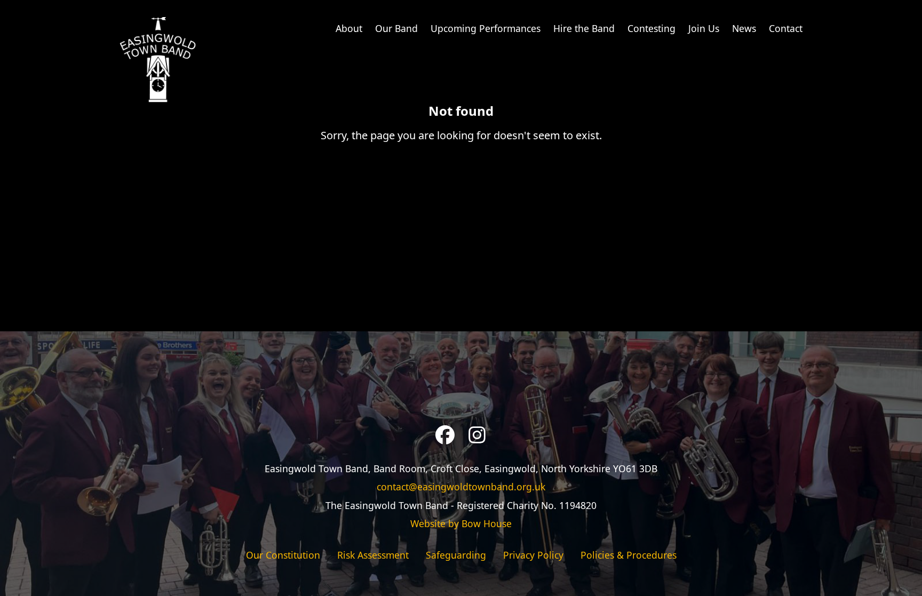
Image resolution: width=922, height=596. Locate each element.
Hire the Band (584, 28)
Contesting (651, 28)
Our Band (396, 28)
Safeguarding (456, 555)
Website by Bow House (461, 523)
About (349, 28)
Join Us (703, 28)
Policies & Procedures (629, 555)
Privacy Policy (533, 555)
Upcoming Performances (486, 28)
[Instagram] (477, 434)
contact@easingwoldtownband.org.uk (461, 486)
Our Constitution (283, 555)
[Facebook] (445, 434)
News (744, 28)
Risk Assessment (373, 555)
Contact (785, 28)
